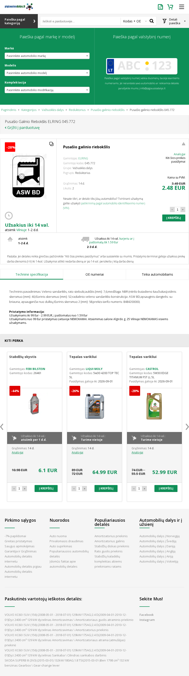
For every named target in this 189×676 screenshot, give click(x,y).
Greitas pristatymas (18, 541)
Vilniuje (21, 230)
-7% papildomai (15, 536)
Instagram (147, 620)
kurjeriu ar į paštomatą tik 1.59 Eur (111, 240)
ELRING (83, 158)
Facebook (146, 615)
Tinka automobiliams (157, 274)
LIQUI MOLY (94, 369)
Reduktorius (77, 110)
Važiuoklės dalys (53, 110)
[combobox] (47, 56)
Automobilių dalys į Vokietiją (158, 561)
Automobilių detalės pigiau (23, 566)
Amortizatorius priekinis (111, 536)
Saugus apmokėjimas (20, 546)
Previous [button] (1, 426)
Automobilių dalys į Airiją (156, 556)
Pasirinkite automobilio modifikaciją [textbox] (30, 90)
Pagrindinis (8, 110)
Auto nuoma (58, 536)
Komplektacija (15, 82)
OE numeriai (95, 274)
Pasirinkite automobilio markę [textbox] (26, 56)
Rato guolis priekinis (108, 551)
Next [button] (187, 426)
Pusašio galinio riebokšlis (107, 110)
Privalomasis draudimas (66, 541)
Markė (9, 48)
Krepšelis (170, 7)
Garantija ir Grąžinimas (21, 551)
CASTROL (152, 369)
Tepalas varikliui (83, 356)
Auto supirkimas (61, 546)
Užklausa (161, 7)
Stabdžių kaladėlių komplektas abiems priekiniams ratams (108, 561)
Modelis (10, 65)
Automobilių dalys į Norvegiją (159, 536)
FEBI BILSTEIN (35, 369)
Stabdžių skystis (22, 356)
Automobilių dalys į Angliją (157, 551)
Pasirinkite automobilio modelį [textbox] (27, 73)
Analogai (179, 154)
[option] (35, 427)
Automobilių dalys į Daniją (157, 546)
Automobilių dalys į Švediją (157, 541)
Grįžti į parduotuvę (23, 127)
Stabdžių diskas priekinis (111, 546)
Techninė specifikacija (31, 274)
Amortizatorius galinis (109, 541)
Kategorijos (28, 110)
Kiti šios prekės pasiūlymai (175, 160)
